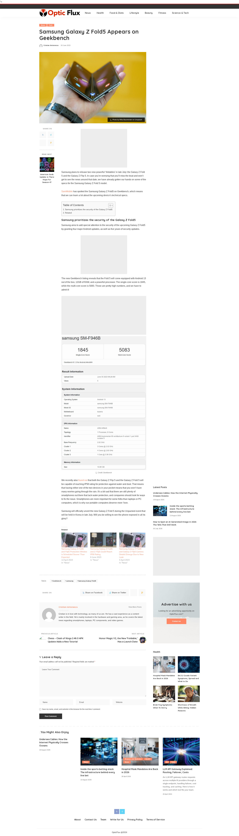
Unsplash (138, 120)
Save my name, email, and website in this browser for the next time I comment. (71, 709)
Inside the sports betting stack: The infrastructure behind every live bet (182, 509)
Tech (50, 25)
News (43, 25)
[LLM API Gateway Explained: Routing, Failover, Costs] (181, 751)
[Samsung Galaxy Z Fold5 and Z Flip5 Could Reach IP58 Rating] (103, 540)
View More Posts (135, 607)
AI (167, 762)
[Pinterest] (43, 142)
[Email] (51, 142)
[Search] (198, 13)
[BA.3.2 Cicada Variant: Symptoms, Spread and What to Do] (189, 664)
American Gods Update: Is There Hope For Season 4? (47, 178)
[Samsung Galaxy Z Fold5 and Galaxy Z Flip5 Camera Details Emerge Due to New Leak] (132, 540)
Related (68, 213)
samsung (69, 581)
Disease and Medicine (133, 759)
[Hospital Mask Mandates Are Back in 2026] (164, 664)
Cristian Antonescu (51, 45)
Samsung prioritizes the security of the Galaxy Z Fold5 (88, 209)
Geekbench (57, 581)
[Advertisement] (104, 148)
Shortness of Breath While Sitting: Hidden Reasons (187, 708)
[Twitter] (51, 134)
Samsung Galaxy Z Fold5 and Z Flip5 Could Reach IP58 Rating (101, 551)
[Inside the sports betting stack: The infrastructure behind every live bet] (160, 511)
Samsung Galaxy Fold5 (87, 581)
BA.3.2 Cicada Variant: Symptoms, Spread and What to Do (188, 678)
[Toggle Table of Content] (109, 205)
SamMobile (67, 191)
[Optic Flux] (60, 13)
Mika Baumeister (125, 120)
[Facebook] (43, 134)
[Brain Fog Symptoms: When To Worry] (164, 694)
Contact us (176, 621)
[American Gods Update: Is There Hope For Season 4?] (47, 164)
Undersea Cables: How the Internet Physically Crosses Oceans (53, 742)
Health (147, 759)
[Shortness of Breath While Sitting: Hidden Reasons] (189, 694)
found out (82, 480)
